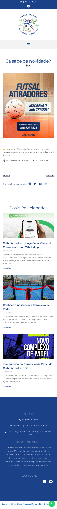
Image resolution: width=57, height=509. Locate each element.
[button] (28, 44)
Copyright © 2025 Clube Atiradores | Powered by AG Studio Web (28, 504)
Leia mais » (7, 268)
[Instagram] (28, 6)
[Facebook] (51, 481)
